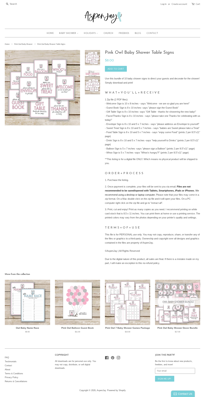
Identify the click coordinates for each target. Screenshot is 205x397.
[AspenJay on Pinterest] (112, 358)
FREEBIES (124, 33)
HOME (50, 33)
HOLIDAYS (90, 33)
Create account (179, 4)
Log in (164, 4)
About (7, 369)
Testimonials (10, 361)
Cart (198, 4)
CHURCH (108, 33)
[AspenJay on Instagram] (118, 358)
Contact (8, 365)
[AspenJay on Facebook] (107, 358)
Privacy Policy (11, 377)
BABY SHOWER (68, 33)
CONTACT (152, 33)
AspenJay (101, 390)
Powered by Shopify (116, 390)
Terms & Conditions (14, 373)
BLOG (138, 33)
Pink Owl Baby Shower (23, 44)
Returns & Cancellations (16, 381)
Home (7, 44)
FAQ (7, 357)
